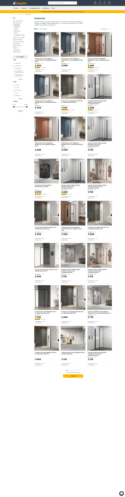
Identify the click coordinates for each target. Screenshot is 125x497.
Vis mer (20, 79)
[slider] (13, 106)
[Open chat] (121, 493)
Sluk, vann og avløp (18, 21)
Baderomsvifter (17, 45)
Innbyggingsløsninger (19, 35)
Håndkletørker (17, 52)
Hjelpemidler (16, 49)
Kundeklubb (46, 8)
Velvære (15, 47)
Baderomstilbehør (18, 39)
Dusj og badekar (20, 14)
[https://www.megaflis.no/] (20, 3)
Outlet (53, 8)
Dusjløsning (17, 25)
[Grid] (35, 29)
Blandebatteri (16, 43)
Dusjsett (16, 29)
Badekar (16, 33)
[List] (37, 29)
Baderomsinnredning (18, 37)
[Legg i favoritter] (57, 33)
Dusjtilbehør (17, 27)
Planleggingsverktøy (34, 8)
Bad (14, 14)
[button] (74, 2)
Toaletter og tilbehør (18, 41)
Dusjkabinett (17, 31)
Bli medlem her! (80, 11)
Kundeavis (24, 8)
